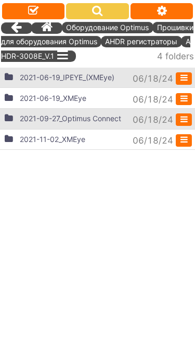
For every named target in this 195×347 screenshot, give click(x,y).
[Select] (33, 11)
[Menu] (184, 78)
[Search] (97, 11)
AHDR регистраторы (141, 41)
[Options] (162, 11)
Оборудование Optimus (107, 27)
